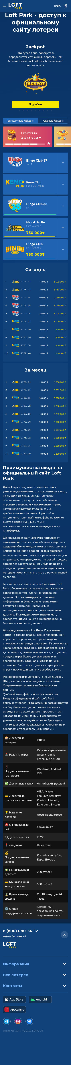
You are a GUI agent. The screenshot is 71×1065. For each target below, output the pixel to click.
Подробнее (35, 104)
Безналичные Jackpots (20, 120)
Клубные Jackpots (53, 120)
